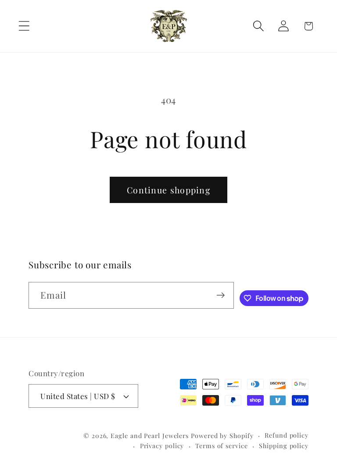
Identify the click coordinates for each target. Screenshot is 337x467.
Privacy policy (162, 446)
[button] (23, 26)
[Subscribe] (220, 295)
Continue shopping (168, 190)
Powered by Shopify (222, 435)
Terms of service (221, 446)
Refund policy (286, 435)
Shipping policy (283, 446)
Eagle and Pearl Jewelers (150, 435)
